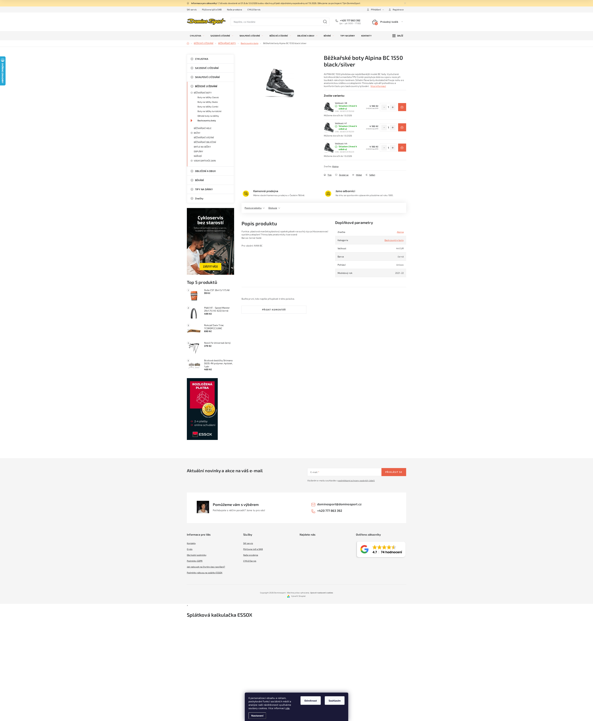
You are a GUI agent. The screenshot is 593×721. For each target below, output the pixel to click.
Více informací (378, 86)
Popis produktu (253, 207)
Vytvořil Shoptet (298, 596)
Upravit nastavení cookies (321, 593)
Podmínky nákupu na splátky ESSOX (204, 572)
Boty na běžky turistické (209, 111)
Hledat (325, 22)
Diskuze (272, 207)
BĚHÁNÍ (199, 180)
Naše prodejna (234, 9)
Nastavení (257, 715)
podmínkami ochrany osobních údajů (356, 480)
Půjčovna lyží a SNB (212, 9)
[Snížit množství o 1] (384, 107)
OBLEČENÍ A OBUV (205, 171)
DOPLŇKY (198, 151)
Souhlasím (335, 700)
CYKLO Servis (253, 9)
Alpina (335, 166)
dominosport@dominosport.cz (339, 504)
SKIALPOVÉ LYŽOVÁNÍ (207, 77)
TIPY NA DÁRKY (204, 189)
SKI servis (192, 9)
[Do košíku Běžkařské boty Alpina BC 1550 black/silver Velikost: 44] (402, 148)
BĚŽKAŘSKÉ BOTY (203, 92)
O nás (189, 549)
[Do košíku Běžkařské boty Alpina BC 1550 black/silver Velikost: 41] (402, 127)
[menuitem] (197, 35)
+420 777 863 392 (349, 20)
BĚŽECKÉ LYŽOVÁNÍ (206, 86)
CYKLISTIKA (201, 58)
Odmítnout (310, 700)
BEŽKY (197, 132)
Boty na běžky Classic (208, 97)
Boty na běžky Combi (208, 106)
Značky (199, 198)
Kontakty (191, 543)
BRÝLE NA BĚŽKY (202, 146)
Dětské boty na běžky (208, 116)
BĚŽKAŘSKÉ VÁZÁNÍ (204, 137)
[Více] (397, 35)
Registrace (398, 9)
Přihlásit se (393, 472)
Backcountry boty (207, 120)
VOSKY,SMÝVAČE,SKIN (205, 160)
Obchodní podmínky (196, 555)
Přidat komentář (274, 309)
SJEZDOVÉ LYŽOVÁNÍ (207, 67)
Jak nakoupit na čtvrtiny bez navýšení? (206, 566)
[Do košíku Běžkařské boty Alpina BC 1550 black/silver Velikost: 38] (402, 107)
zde (287, 708)
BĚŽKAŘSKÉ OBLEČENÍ (205, 142)
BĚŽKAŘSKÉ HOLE (202, 128)
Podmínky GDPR (195, 561)
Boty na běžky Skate (208, 102)
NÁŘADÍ (198, 156)
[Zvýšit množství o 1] (392, 107)
